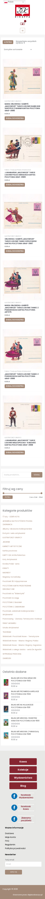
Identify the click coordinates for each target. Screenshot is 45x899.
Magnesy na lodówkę (11, 577)
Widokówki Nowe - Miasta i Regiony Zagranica (22, 645)
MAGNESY (6, 572)
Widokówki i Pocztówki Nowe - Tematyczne (21, 636)
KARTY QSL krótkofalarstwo (14, 555)
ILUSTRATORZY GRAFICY (12, 537)
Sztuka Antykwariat (11, 627)
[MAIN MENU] (22, 30)
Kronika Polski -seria (11, 564)
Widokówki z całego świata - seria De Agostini (22, 649)
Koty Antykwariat (10, 559)
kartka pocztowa (10, 551)
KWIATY (6, 568)
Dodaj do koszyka (15, 118)
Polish (10, 2)
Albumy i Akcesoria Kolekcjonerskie (17, 529)
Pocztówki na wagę (11, 598)
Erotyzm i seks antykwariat (14, 533)
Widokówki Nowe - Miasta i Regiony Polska (20, 641)
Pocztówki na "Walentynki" (14, 593)
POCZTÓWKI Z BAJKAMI (12, 602)
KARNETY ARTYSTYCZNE (12, 546)
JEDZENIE (6, 542)
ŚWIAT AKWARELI (9, 623)
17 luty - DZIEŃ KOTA (11, 516)
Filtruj (7, 497)
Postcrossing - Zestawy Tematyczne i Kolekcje (22, 619)
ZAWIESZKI (7, 658)
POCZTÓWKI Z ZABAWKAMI (13, 607)
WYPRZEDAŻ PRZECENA (12, 654)
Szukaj (37, 475)
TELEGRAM (7, 632)
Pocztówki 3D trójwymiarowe (15, 581)
